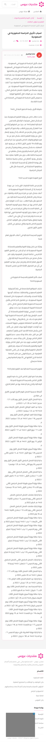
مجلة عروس (23, 11)
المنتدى (36, 11)
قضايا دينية (39, 695)
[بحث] (4, 4)
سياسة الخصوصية (37, 723)
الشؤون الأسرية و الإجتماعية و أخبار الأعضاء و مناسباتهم (24, 686)
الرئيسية (40, 18)
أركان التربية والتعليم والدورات (24, 18)
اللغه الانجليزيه (38, 677)
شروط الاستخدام (37, 718)
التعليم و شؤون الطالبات (35, 21)
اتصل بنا (40, 727)
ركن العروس (39, 700)
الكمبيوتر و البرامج (37, 691)
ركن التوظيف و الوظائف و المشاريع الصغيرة (28, 682)
